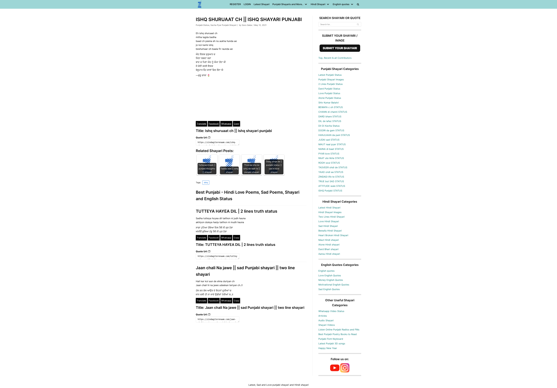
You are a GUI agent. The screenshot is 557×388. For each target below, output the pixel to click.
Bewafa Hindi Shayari (330, 230)
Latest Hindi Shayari (329, 207)
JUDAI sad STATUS (328, 139)
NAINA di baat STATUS (331, 149)
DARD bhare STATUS (329, 116)
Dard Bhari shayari (328, 249)
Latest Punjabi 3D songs (331, 343)
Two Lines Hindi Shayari (331, 216)
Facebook (214, 123)
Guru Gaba (247, 25)
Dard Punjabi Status (329, 88)
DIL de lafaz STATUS (329, 121)
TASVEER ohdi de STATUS (332, 167)
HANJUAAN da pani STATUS (334, 135)
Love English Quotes (329, 275)
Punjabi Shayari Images (331, 79)
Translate (201, 123)
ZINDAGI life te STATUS (331, 176)
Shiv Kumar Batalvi (328, 102)
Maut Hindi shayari (328, 239)
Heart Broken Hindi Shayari (333, 235)
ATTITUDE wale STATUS (331, 185)
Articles (322, 315)
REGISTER (235, 4)
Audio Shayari (326, 320)
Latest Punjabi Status (330, 74)
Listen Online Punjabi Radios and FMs (338, 329)
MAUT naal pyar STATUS (332, 144)
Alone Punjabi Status (329, 97)
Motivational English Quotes (333, 284)
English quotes (326, 270)
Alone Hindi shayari (329, 244)
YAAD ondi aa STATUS (330, 172)
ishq (206, 182)
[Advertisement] (251, 99)
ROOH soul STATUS (329, 162)
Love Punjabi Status (329, 93)
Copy (236, 123)
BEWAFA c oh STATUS (330, 107)
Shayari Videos (326, 324)
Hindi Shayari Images (329, 212)
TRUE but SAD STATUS (331, 181)
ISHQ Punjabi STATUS (330, 190)
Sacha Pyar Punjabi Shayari (223, 25)
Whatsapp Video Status (331, 311)
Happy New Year (327, 348)
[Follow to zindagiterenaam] (344, 371)
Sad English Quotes (329, 289)
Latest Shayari (262, 4)
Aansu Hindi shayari (329, 253)
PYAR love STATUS (328, 153)
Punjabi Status (202, 25)
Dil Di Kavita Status (329, 125)
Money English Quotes (330, 279)
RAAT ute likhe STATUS (331, 158)
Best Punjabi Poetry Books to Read (337, 334)
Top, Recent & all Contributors (334, 57)
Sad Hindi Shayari (328, 226)
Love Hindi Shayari (328, 221)
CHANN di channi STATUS (332, 111)
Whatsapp (226, 123)
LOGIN (247, 4)
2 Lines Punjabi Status (330, 84)
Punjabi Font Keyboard (330, 338)
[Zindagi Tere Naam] (200, 4)
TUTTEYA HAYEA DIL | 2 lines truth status (236, 211)
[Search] (358, 24)
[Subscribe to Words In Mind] (334, 371)
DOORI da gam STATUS (331, 130)
